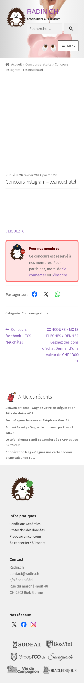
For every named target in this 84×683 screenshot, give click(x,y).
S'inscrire (59, 275)
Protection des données (27, 530)
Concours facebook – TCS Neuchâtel (18, 335)
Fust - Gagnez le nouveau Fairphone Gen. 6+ (37, 420)
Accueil (16, 64)
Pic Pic (52, 175)
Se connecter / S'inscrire (27, 542)
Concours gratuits (38, 64)
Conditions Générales (25, 524)
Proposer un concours (26, 536)
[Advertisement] (42, 117)
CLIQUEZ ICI (15, 231)
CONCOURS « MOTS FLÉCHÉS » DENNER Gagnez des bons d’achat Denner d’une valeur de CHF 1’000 (60, 342)
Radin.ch (42, 11)
